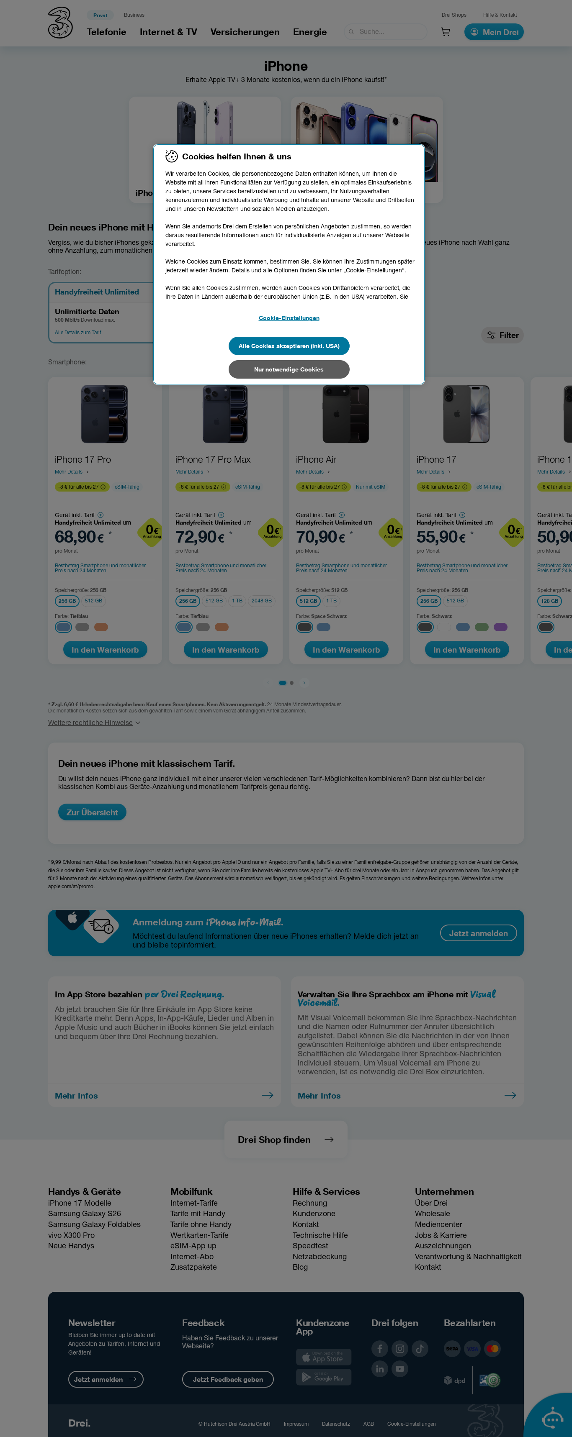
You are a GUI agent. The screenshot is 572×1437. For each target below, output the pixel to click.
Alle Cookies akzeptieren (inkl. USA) (289, 345)
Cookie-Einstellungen (289, 317)
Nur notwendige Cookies (289, 369)
